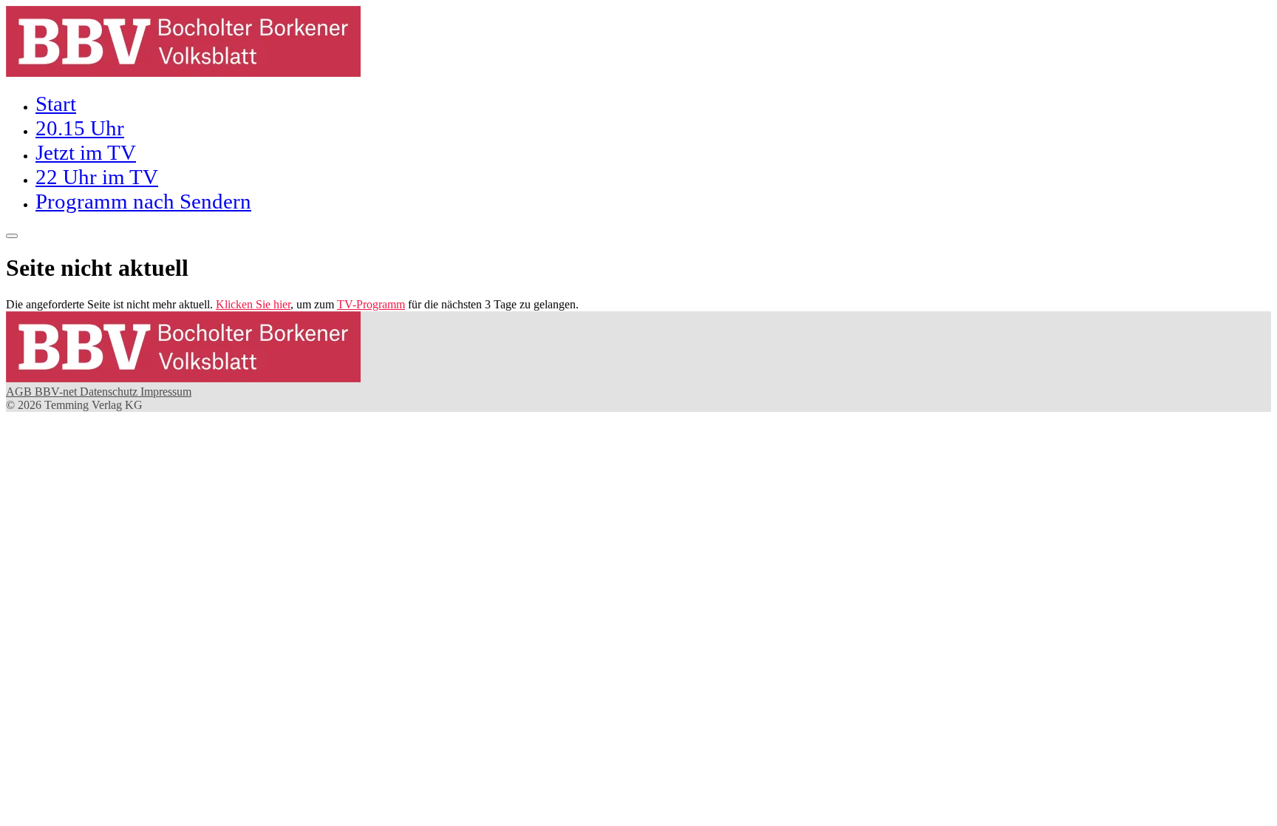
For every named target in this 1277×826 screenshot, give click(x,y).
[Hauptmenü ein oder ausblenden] (12, 236)
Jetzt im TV (85, 152)
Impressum (165, 391)
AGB (20, 391)
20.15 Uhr (79, 128)
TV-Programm (371, 304)
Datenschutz (110, 391)
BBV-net (57, 391)
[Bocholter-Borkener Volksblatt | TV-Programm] (183, 73)
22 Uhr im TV (96, 177)
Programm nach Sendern (143, 201)
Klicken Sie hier (253, 304)
